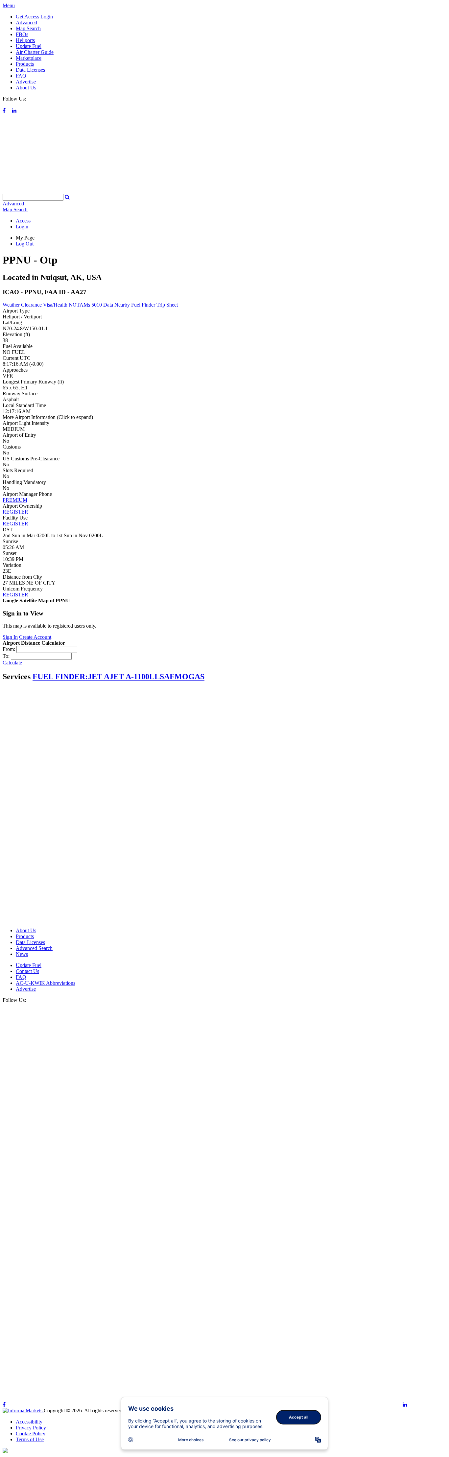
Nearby (122, 305)
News (22, 954)
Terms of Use (30, 1439)
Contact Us (27, 971)
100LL (148, 676)
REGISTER (15, 512)
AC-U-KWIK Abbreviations (45, 983)
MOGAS (189, 676)
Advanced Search (34, 948)
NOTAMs (79, 305)
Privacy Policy (32, 1427)
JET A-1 (123, 676)
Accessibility (29, 1421)
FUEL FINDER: (60, 676)
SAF (167, 676)
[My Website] (224, 191)
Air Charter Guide (35, 52)
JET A (98, 676)
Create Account (35, 637)
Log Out (25, 243)
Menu (9, 5)
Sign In (10, 637)
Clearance (31, 305)
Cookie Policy (31, 1433)
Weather (11, 305)
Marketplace (28, 58)
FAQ (21, 76)
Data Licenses (30, 70)
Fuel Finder (143, 305)
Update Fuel (28, 46)
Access (23, 220)
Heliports (25, 40)
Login (46, 16)
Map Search (28, 28)
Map (15, 209)
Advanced (26, 22)
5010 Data (102, 305)
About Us (26, 87)
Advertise (26, 81)
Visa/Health (55, 305)
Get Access (27, 16)
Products (25, 64)
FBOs (22, 34)
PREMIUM (15, 500)
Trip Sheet (167, 305)
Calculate (12, 662)
